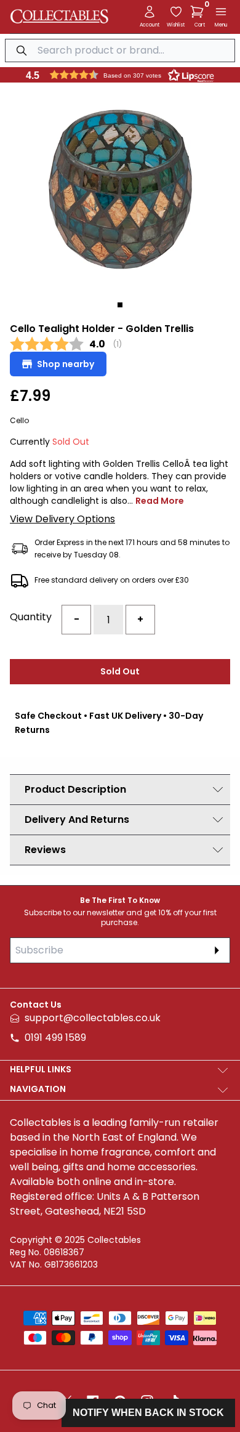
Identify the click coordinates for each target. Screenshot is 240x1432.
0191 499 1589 (55, 1037)
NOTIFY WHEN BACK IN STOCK (148, 1412)
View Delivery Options (62, 519)
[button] (199, 11)
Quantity (31, 617)
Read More (159, 501)
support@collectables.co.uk (93, 1018)
